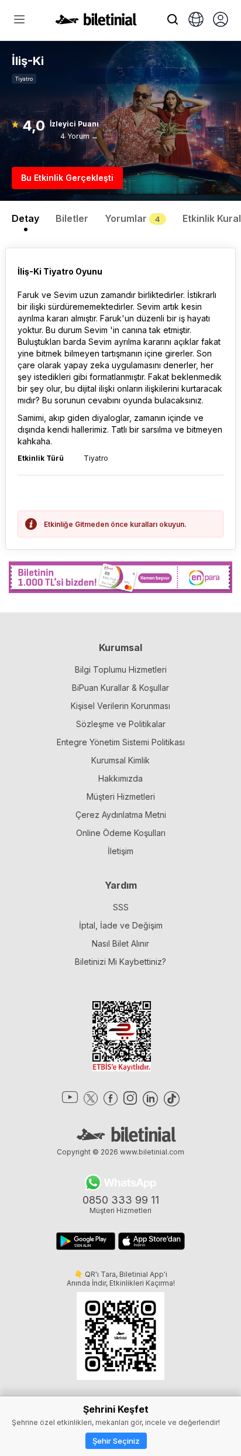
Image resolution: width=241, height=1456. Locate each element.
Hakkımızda (120, 778)
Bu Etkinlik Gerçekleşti (67, 178)
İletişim (120, 851)
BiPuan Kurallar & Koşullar (120, 688)
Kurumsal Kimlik (120, 760)
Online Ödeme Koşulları (121, 833)
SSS (121, 907)
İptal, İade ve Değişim (121, 925)
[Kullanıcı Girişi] (220, 20)
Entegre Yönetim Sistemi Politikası (121, 742)
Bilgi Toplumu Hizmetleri (121, 669)
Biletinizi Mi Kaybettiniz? (120, 962)
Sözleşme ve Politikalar (121, 724)
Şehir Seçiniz (116, 1440)
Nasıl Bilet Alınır (120, 943)
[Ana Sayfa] (96, 22)
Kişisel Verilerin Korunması (120, 706)
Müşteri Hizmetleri (121, 796)
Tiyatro (24, 79)
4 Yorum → (79, 136)
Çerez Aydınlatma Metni (120, 815)
